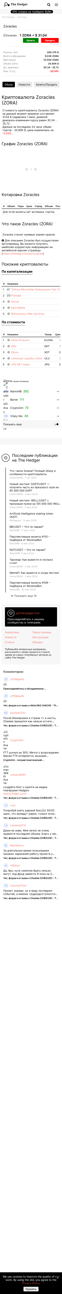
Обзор (9, 84)
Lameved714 (18, 825)
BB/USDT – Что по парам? (26, 526)
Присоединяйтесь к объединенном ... (24, 688)
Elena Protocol (20, 340)
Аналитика (12, 632)
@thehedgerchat (28, 613)
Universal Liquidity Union (26, 358)
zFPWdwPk (17, 679)
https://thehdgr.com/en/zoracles (23, 253)
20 (5, 684)
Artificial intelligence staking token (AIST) (31, 515)
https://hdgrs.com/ (15, 793)
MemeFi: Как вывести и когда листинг (34, 572)
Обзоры (37, 642)
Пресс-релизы (41, 632)
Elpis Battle (18, 307)
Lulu (12, 805)
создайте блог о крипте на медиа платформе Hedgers (25, 788)
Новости (24, 84)
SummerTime (18, 885)
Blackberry (17, 845)
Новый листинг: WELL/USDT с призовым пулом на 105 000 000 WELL (35, 502)
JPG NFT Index (20, 364)
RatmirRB (15, 530)
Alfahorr (15, 865)
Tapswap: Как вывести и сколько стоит (31, 561)
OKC (14, 346)
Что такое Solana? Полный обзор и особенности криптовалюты (33, 472)
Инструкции (40, 637)
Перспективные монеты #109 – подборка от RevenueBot (30, 584)
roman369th (16, 477)
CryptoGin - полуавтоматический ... (23, 760)
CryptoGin (16, 740)
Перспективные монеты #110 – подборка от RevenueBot (30, 538)
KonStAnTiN (17, 713)
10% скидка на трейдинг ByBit (31, 11)
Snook (15, 301)
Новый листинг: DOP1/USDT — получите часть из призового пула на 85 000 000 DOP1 (34, 487)
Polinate (16, 295)
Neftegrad (15, 520)
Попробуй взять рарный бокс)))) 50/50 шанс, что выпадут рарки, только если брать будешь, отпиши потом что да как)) (30, 812)
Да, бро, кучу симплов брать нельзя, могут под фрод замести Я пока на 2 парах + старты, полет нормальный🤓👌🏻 (30, 872)
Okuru (15, 352)
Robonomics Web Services (27, 313)
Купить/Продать (46, 84)
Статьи (9, 642)
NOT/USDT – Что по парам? (28, 549)
